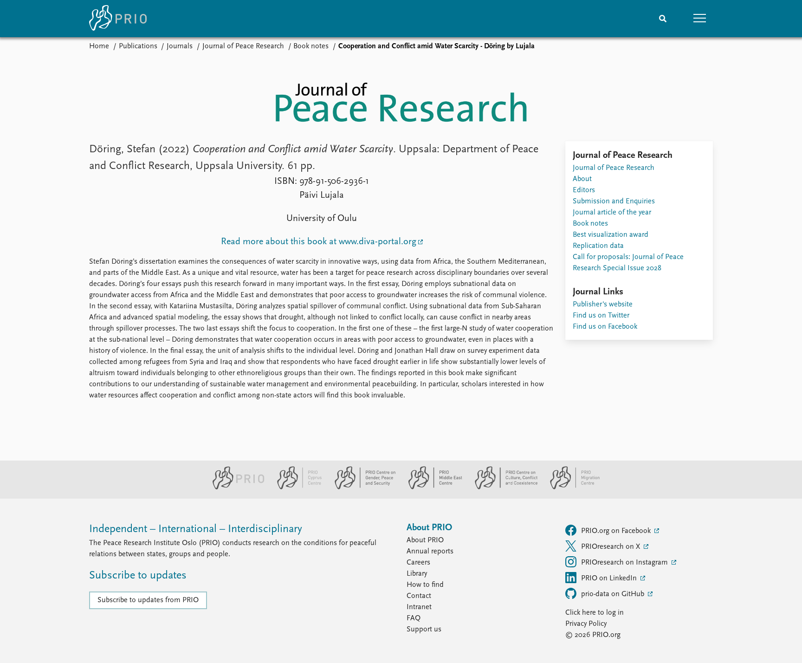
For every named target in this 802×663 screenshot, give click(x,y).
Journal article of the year (612, 212)
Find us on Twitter (601, 315)
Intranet (419, 607)
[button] (699, 18)
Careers (418, 562)
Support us (424, 629)
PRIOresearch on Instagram (625, 562)
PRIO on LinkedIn (610, 578)
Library (417, 574)
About (582, 179)
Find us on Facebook (605, 327)
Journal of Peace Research (243, 46)
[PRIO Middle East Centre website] (431, 487)
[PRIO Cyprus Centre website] (295, 487)
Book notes (311, 46)
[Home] (118, 18)
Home (99, 46)
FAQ (413, 618)
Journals (180, 46)
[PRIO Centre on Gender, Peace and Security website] (361, 487)
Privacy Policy (586, 624)
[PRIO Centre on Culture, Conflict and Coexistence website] (502, 487)
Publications (138, 46)
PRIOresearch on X (611, 547)
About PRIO (425, 540)
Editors (584, 190)
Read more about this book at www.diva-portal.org (318, 242)
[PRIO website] (234, 487)
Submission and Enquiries (614, 201)
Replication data (598, 246)
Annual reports (430, 551)
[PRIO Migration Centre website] (570, 487)
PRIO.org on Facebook (617, 531)
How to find (425, 585)
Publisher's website (603, 304)
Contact (419, 596)
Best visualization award (610, 235)
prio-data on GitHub (613, 594)
